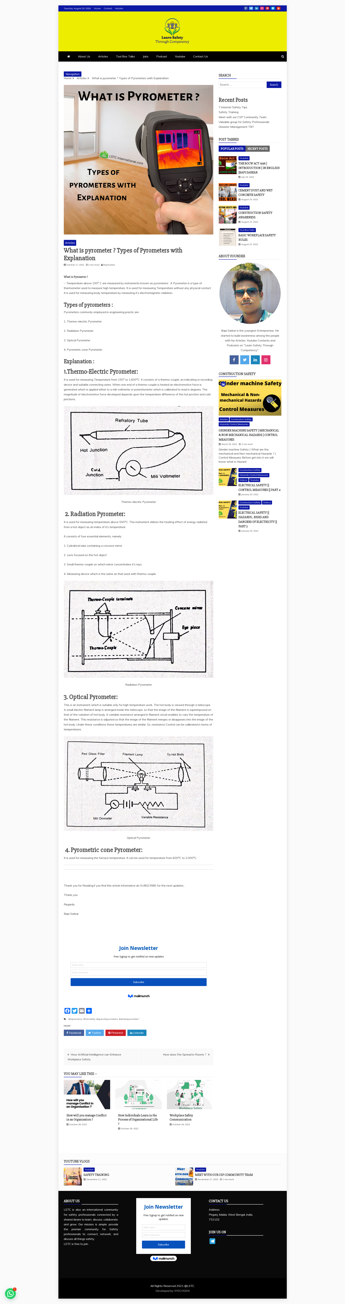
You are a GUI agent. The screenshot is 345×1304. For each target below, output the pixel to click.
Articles (119, 8)
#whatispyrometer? (129, 1019)
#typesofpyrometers (107, 1019)
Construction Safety (237, 374)
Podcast (161, 56)
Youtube (278, 8)
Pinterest (267, 8)
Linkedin (257, 8)
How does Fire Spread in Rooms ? (184, 1054)
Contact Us (200, 56)
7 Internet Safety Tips (233, 107)
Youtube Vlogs (77, 1161)
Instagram (262, 8)
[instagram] (265, 359)
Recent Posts (257, 149)
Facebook (246, 8)
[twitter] (244, 359)
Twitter (251, 8)
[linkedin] (255, 359)
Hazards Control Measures (234, 424)
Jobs (145, 56)
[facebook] (234, 359)
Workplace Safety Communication (181, 1117)
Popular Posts (232, 149)
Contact (108, 8)
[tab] (232, 149)
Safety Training (228, 112)
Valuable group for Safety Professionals (244, 122)
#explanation (75, 1019)
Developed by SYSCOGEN (173, 1291)
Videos (243, 480)
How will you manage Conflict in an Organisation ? (86, 1117)
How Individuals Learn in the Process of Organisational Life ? (138, 1119)
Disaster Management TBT (236, 127)
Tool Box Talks (125, 56)
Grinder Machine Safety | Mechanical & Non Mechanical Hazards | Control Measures (249, 434)
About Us (84, 56)
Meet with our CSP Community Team (242, 117)
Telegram (273, 8)
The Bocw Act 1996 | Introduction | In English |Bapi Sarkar (259, 167)
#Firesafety (89, 1019)
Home (97, 8)
